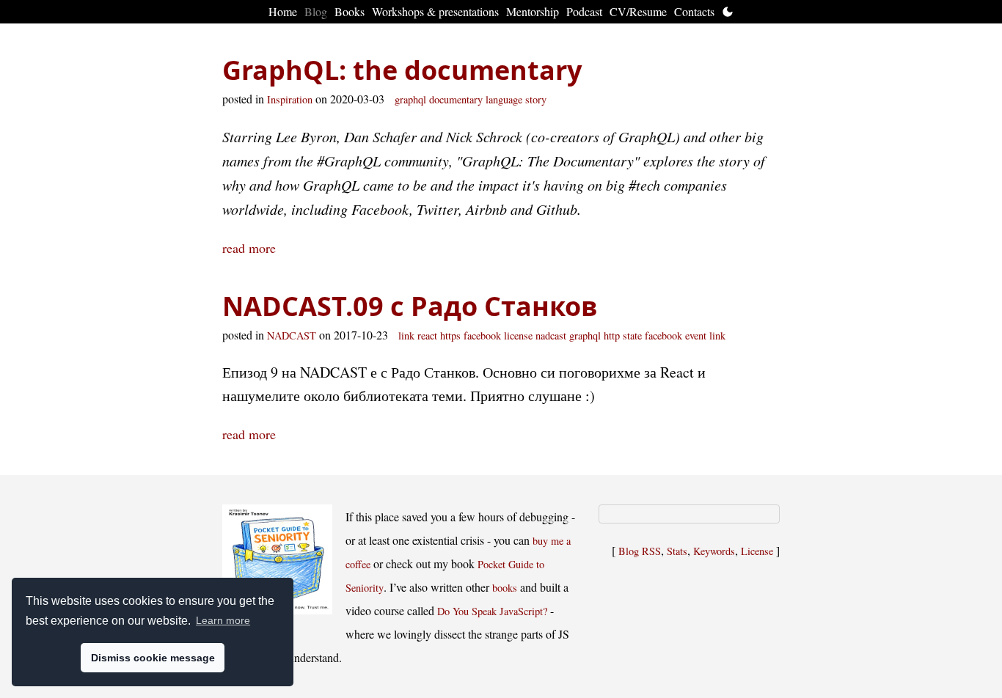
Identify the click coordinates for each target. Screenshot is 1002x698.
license (518, 335)
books (504, 588)
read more (249, 248)
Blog (315, 11)
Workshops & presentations (435, 11)
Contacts (694, 11)
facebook (482, 335)
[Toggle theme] (728, 12)
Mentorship (532, 11)
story (535, 99)
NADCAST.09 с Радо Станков (410, 306)
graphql (410, 99)
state (632, 335)
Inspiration (289, 99)
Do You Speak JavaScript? (492, 611)
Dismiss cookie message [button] (153, 658)
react (427, 335)
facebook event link (685, 335)
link (406, 335)
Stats (677, 551)
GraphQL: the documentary (402, 70)
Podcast (584, 11)
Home (282, 11)
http (612, 335)
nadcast (550, 335)
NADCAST (291, 335)
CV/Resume (638, 11)
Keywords (714, 551)
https (450, 335)
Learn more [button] (223, 620)
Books (349, 11)
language (504, 99)
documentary (456, 99)
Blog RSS (639, 551)
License (757, 551)
